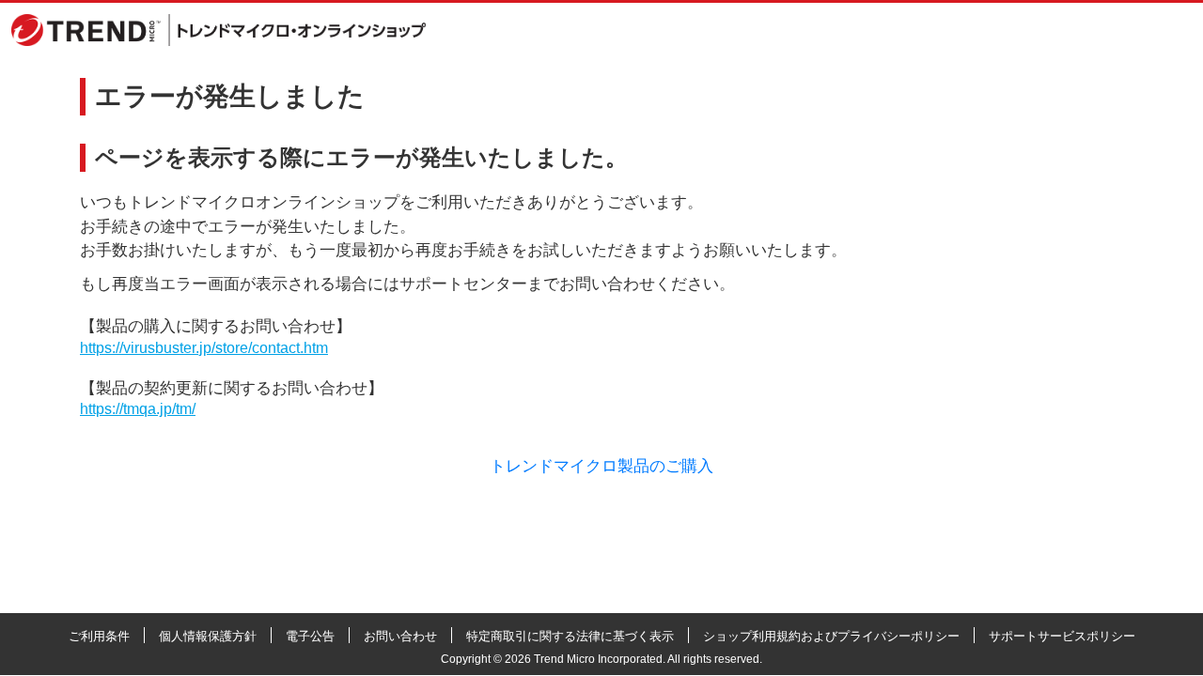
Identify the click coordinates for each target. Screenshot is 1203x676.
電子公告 (310, 636)
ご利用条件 (99, 636)
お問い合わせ (400, 636)
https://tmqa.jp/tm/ (137, 409)
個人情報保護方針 (208, 636)
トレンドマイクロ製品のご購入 (601, 466)
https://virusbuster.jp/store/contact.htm (204, 348)
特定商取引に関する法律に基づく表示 (570, 636)
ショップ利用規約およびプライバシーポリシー (831, 636)
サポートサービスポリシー (1062, 636)
